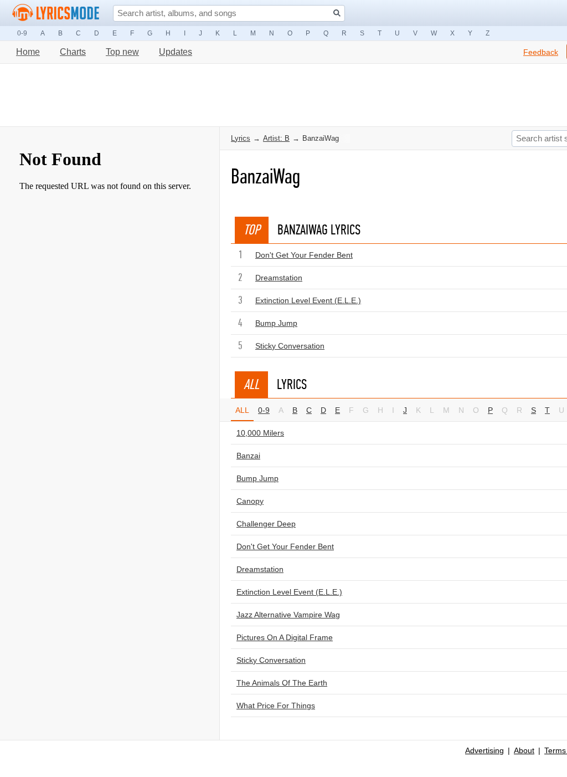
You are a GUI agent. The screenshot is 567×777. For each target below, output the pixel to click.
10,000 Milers (260, 432)
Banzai (248, 455)
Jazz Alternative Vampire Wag (288, 614)
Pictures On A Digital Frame (284, 637)
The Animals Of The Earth (281, 682)
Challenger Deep (266, 523)
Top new (122, 52)
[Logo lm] (56, 13)
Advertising (484, 750)
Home (28, 52)
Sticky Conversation (289, 345)
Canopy (250, 501)
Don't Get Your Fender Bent (304, 255)
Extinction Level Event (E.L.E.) (308, 300)
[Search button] (337, 13)
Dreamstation (278, 277)
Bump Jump (276, 323)
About (524, 750)
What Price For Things (275, 705)
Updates (175, 52)
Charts (73, 52)
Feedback (540, 52)
